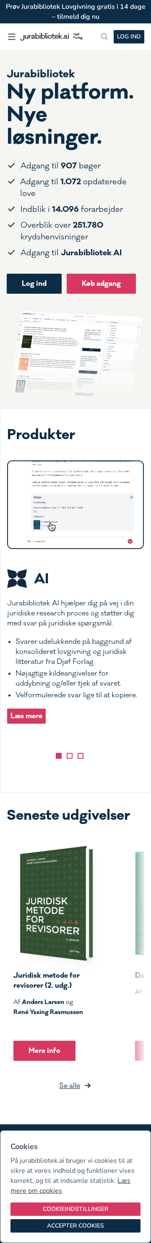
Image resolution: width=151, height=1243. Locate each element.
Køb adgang (101, 283)
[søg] (104, 36)
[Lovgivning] (70, 756)
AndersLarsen (43, 1002)
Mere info (44, 1050)
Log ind (129, 37)
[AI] (59, 756)
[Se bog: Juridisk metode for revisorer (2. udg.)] (53, 903)
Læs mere (26, 716)
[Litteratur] (80, 756)
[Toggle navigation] (12, 37)
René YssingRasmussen (48, 1012)
